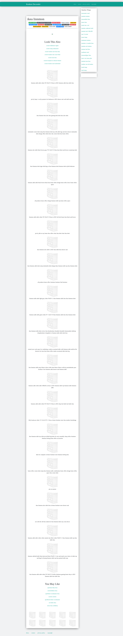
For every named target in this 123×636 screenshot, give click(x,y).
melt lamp (84, 70)
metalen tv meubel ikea (87, 43)
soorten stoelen (52, 596)
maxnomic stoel (85, 13)
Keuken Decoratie (33, 4)
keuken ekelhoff (68, 26)
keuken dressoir (65, 24)
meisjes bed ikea (85, 49)
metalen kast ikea (85, 61)
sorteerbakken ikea (52, 590)
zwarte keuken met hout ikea (52, 51)
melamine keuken (86, 40)
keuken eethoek (32, 22)
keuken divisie (45, 26)
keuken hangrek (59, 26)
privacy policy (86, 4)
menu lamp (84, 37)
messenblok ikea (85, 19)
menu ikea (84, 22)
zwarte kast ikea (52, 57)
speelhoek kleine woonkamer (52, 599)
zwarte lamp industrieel (52, 48)
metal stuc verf (85, 25)
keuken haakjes (48, 24)
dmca (75, 4)
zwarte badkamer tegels (52, 45)
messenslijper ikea (86, 55)
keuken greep (41, 24)
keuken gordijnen (37, 26)
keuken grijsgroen (33, 24)
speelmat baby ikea (52, 587)
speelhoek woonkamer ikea (52, 593)
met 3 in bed (84, 34)
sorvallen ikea (52, 602)
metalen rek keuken (86, 46)
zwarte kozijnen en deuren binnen (52, 60)
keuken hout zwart (56, 22)
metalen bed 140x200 (87, 31)
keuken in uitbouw (65, 22)
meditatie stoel (85, 52)
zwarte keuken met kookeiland (52, 63)
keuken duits (73, 24)
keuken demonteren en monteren (44, 22)
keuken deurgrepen (57, 24)
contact (79, 4)
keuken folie (73, 22)
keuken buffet (52, 26)
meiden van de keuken (87, 64)
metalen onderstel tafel (87, 28)
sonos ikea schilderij (52, 605)
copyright (93, 4)
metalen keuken (85, 16)
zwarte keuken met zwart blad (52, 54)
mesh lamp (84, 67)
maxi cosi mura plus (86, 58)
